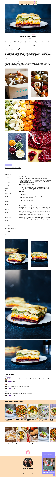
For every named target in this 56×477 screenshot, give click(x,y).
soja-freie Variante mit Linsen (46, 41)
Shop (34, 4)
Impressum (32, 474)
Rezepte (22, 4)
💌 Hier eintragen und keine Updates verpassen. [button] (49, 472)
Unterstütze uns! (25, 474)
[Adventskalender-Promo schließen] (54, 475)
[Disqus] (28, 386)
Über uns (29, 474)
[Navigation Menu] (36, 2)
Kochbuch (28, 4)
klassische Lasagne (37, 41)
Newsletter (21, 474)
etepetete (20, 51)
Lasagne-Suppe (19, 42)
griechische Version (9, 42)
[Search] (20, 2)
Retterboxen (46, 52)
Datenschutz (35, 474)
